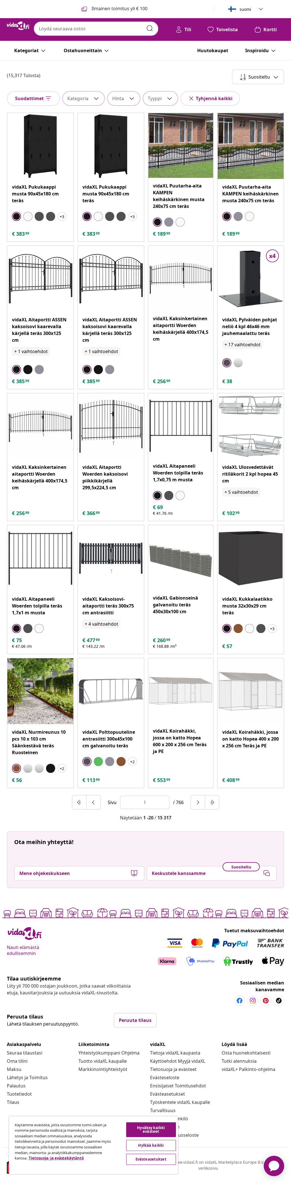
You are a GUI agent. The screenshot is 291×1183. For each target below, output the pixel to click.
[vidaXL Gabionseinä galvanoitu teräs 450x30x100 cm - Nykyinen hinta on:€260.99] (180, 557)
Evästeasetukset (167, 1094)
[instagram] (252, 1000)
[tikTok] (279, 1000)
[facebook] (239, 1000)
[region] (93, 1145)
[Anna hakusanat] (149, 28)
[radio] (16, 216)
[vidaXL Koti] (18, 26)
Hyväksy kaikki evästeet (151, 1129)
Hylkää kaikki (151, 1145)
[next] (198, 802)
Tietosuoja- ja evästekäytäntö (56, 1158)
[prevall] (79, 802)
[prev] (93, 802)
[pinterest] (266, 1000)
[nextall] (212, 802)
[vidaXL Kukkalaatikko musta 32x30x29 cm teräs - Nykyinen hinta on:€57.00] (251, 558)
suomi (245, 9)
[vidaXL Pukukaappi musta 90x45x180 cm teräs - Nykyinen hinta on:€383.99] (40, 146)
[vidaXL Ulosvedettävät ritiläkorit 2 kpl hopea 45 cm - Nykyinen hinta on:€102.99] (251, 426)
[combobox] (96, 29)
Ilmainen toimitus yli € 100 (118, 8)
